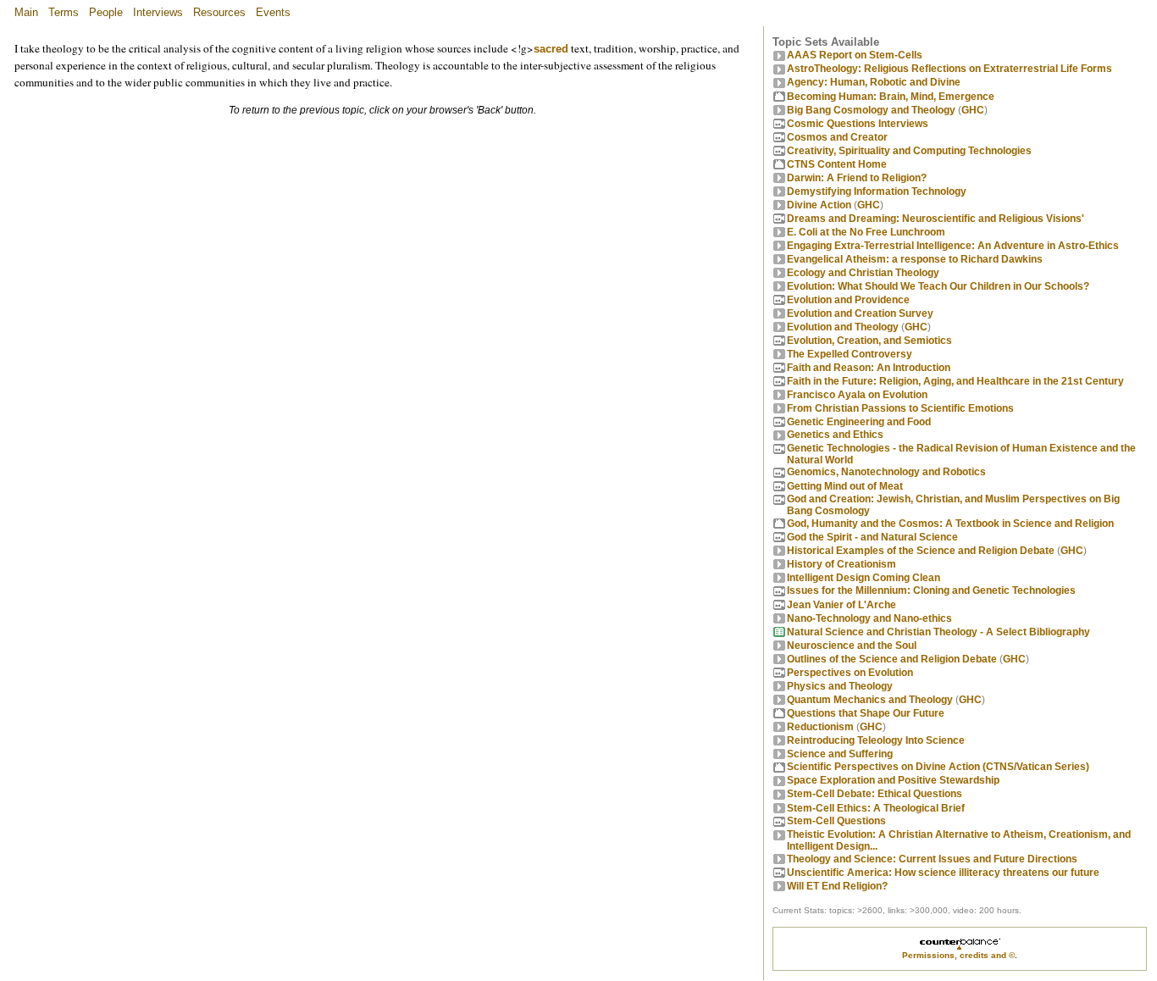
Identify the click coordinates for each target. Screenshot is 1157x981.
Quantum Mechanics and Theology (870, 700)
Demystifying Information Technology (876, 191)
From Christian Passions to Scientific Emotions (900, 408)
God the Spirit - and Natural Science (872, 537)
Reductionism (820, 727)
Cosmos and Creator (837, 137)
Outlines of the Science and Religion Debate (892, 659)
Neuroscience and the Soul (851, 645)
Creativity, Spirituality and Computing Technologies (909, 151)
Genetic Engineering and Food (859, 422)
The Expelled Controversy (849, 354)
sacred (551, 48)
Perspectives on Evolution (850, 673)
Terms (63, 12)
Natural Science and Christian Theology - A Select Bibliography (938, 632)
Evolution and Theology (843, 327)
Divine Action (819, 205)
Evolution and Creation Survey (860, 313)
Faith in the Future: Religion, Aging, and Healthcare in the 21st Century (955, 381)
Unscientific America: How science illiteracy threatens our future (943, 872)
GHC (972, 110)
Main (26, 12)
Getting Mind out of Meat (845, 486)
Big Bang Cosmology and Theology (871, 110)
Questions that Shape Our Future (865, 713)
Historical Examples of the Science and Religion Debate (921, 551)
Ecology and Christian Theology (863, 273)
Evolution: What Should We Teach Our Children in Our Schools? (938, 286)
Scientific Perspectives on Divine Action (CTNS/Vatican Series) (938, 767)
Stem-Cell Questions (836, 821)
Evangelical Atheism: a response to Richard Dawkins (915, 259)
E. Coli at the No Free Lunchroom (866, 232)
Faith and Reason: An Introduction (868, 368)
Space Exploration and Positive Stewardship (893, 780)
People (106, 12)
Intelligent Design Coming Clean (863, 578)
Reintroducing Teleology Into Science (876, 740)
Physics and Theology (840, 686)
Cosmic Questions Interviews (857, 124)
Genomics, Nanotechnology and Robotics (886, 472)
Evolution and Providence (848, 300)
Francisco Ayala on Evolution (857, 395)
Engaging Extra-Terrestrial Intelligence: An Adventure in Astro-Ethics (953, 246)
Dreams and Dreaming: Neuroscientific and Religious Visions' (935, 218)
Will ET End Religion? (837, 886)
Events (273, 12)
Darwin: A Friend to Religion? (857, 178)
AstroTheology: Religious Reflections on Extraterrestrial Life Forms (949, 69)
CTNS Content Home (837, 164)
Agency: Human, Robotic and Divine (873, 82)
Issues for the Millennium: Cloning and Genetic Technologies (931, 590)
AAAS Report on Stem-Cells (854, 55)
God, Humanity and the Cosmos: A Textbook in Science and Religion (950, 523)
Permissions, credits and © (958, 955)
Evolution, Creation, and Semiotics (869, 340)
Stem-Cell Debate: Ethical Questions (874, 794)
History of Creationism (841, 564)
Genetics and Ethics (835, 435)
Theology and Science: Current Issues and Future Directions (932, 859)
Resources (219, 12)
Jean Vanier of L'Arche (841, 605)
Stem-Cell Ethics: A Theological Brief (876, 808)
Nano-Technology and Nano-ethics (869, 618)
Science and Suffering (840, 754)
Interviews (158, 12)
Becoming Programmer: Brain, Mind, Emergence (890, 97)
